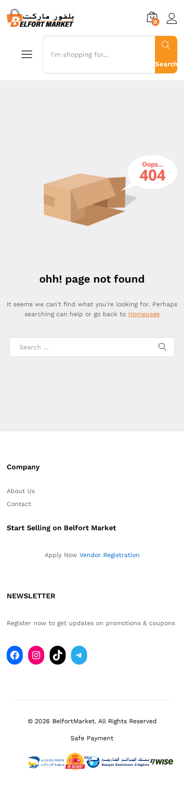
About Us (21, 490)
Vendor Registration (109, 554)
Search (166, 64)
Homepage (144, 314)
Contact (19, 503)
